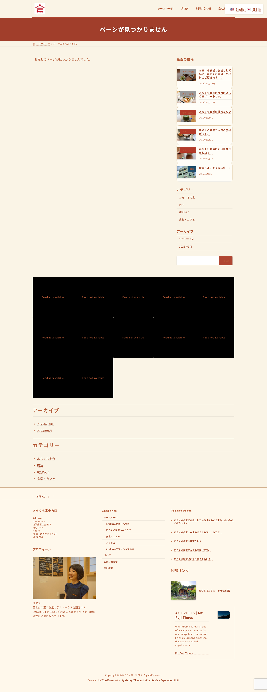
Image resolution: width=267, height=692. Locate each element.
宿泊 (181, 204)
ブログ (107, 555)
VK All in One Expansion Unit (162, 680)
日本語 (256, 9)
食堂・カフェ (187, 219)
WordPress (108, 680)
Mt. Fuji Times (184, 653)
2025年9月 (185, 246)
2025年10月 (186, 239)
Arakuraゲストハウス (118, 523)
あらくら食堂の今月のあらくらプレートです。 (215, 94)
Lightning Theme (131, 680)
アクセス (110, 542)
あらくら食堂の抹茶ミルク (215, 111)
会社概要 (108, 567)
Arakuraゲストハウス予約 (120, 549)
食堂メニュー (113, 536)
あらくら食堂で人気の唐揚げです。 (215, 131)
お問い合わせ (43, 496)
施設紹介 (184, 212)
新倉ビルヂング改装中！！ (215, 167)
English (241, 9)
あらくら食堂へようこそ (118, 530)
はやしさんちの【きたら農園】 (215, 590)
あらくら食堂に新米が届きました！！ (215, 150)
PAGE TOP (257, 667)
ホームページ (111, 517)
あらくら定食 (187, 197)
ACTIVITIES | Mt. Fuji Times (189, 615)
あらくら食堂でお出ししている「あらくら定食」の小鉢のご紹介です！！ (215, 74)
